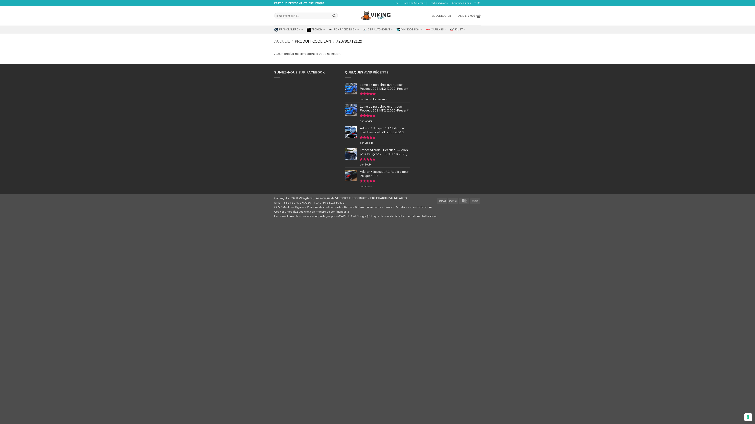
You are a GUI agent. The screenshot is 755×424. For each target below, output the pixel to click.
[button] (441, 16)
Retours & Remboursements (362, 207)
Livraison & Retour (413, 3)
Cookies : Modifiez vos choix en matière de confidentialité (311, 211)
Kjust (459, 29)
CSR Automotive (379, 29)
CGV (395, 3)
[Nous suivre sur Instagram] (479, 3)
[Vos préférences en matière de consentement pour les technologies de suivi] (748, 417)
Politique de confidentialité (324, 207)
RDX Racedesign (345, 29)
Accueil (282, 41)
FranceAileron (289, 29)
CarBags (437, 29)
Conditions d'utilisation (421, 216)
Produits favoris (438, 3)
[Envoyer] (334, 16)
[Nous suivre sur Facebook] (475, 3)
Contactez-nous (461, 3)
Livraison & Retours (396, 207)
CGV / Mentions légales (289, 207)
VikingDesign (410, 29)
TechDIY (317, 29)
